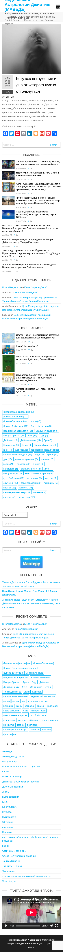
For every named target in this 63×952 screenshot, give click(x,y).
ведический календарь (17, 454)
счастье (9, 497)
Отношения (11, 444)
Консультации (9, 806)
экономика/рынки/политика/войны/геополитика (26, 875)
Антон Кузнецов (41, 426)
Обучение (7, 821)
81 (29, 341)
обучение (10, 482)
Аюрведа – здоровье (13, 756)
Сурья (26, 444)
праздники (7, 826)
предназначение (31, 482)
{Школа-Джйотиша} (15, 426)
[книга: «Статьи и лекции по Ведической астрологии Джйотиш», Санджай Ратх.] (8, 363)
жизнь (8, 463)
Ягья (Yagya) (9, 881)
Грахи (31, 435)
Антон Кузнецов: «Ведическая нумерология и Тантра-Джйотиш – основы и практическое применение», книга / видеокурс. (38, 186)
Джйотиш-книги (30, 440)
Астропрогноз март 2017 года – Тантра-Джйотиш (35, 390)
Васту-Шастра (9, 761)
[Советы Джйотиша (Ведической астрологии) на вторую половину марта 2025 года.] (8, 214)
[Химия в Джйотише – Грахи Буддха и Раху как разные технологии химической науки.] (8, 164)
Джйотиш (10, 440)
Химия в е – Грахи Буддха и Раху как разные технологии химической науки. (38, 163)
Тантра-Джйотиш (45, 444)
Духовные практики (12, 786)
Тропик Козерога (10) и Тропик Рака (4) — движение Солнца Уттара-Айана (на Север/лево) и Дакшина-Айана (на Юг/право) (38, 200)
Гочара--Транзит (13, 435)
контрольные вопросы (39, 473)
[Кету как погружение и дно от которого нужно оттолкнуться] (31, 48)
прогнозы (26, 487)
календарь (10, 468)
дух (7, 459)
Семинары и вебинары (14, 850)
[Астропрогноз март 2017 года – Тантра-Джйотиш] (8, 390)
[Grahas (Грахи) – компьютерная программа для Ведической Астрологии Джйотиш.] (8, 337)
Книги (5, 801)
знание (38, 463)
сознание (39, 492)
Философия (8, 870)
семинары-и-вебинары (16, 492)
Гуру (44, 435)
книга (47, 468)
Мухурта (6, 811)
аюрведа (21, 449)
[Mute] (51, 925)
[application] (31, 912)
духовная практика (26, 459)
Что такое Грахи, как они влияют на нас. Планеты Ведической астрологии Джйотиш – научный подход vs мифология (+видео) (30, 228)
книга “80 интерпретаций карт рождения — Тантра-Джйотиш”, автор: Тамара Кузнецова (27, 241)
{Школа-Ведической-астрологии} (22, 421)
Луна (48, 440)
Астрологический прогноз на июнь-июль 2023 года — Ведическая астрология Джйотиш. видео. (29, 266)
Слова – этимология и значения (19, 855)
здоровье (23, 463)
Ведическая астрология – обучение (21, 766)
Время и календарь (12, 776)
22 (29, 350)
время (52, 454)
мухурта (50, 478)
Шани (8, 449)
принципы (51, 482)
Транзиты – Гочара (12, 865)
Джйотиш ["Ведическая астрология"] (21, 781)
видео (39, 454)
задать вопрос (31, 561)
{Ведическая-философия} (18, 411)
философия (26, 497)
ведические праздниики (45, 449)
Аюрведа (7, 751)
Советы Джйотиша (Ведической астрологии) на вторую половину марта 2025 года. (36, 214)
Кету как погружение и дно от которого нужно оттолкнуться (36, 84)
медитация (34, 478)
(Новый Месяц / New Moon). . (38, 174)
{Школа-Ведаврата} (15, 416)
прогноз (9, 487)
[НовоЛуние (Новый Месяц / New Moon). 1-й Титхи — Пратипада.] (8, 175)
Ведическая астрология (18, 430)
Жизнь (5, 791)
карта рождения (31, 468)
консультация (12, 473)
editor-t (11, 96)
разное (5, 845)
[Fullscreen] (56, 925)
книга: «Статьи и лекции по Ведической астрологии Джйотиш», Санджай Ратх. (36, 358)
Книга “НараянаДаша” (35, 287)
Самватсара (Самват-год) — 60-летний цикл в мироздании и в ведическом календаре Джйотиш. (36, 377)
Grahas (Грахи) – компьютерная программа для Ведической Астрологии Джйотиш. (37, 336)
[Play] (6, 925)
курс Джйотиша (13, 478)
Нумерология (9, 816)
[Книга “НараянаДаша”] (8, 348)
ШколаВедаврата (11, 287)
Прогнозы (7, 831)
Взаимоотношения (47, 430)
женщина (47, 459)
